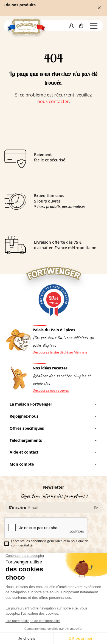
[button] (71, 26)
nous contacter (53, 101)
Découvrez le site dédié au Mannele (60, 352)
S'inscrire (17, 507)
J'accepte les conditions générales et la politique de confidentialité (50, 543)
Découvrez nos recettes (51, 390)
